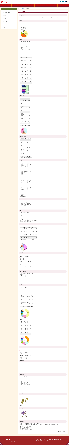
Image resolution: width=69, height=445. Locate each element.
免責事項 (61, 439)
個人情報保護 (57, 439)
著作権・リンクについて (38, 440)
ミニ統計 (24, 8)
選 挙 (3, 24)
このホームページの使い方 (42, 439)
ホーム (19, 8)
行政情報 (22, 8)
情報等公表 (4, 18)
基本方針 (36, 439)
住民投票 (4, 27)
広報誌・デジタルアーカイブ (6, 12)
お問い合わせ (48, 440)
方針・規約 (4, 15)
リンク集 (44, 440)
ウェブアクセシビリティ (50, 439)
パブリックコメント (5, 21)
